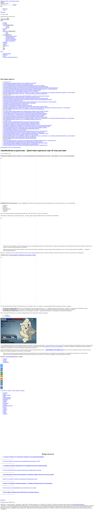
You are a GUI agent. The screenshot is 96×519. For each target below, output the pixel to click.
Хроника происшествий (11, 36)
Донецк (7, 26)
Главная (5, 22)
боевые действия (7, 395)
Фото (7, 32)
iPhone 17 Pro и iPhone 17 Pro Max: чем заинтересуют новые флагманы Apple (20, 478)
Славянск (5, 409)
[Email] (48, 386)
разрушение (5, 403)
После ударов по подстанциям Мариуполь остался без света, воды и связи (19, 487)
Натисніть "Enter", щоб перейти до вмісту (10, 1)
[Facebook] (48, 365)
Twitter (4, 44)
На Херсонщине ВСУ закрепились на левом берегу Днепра (22, 255)
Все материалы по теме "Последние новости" (11, 147)
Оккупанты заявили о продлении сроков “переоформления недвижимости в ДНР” (21, 461)
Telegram (5, 42)
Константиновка (7, 398)
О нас (4, 9)
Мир (4, 29)
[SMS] (48, 377)
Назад (2, 20)
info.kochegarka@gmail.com (78, 504)
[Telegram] (48, 371)
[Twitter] (48, 367)
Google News (6, 45)
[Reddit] (48, 380)
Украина (5, 28)
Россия (4, 406)
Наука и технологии (10, 40)
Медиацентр (6, 31)
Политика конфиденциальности (10, 57)
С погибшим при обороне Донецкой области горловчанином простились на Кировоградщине (25, 465)
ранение (5, 404)
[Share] (48, 388)
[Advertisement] (40, 68)
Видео (7, 33)
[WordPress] (48, 384)
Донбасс (5, 25)
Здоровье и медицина (10, 38)
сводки (4, 408)
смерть (4, 410)
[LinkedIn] (48, 382)
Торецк (4, 412)
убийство (5, 413)
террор (4, 411)
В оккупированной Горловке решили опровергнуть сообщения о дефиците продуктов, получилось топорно (28, 474)
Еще (4, 34)
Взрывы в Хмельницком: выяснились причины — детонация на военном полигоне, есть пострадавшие (27, 483)
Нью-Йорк (5, 399)
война (4, 396)
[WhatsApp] (48, 373)
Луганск (7, 27)
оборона (5, 401)
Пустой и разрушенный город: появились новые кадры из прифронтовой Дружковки (22, 470)
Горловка (5, 23)
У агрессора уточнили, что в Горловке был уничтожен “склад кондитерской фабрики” (23, 456)
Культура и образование (11, 39)
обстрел (5, 402)
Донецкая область (7, 397)
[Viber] (48, 369)
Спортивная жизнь (10, 37)
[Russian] (4, 49)
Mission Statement (7, 53)
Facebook (5, 43)
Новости (18, 390)
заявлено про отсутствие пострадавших (53, 346)
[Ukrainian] (4, 47)
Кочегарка (3, 12)
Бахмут (4, 393)
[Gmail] (48, 375)
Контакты (5, 8)
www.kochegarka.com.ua (11, 356)
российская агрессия (7, 405)
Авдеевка (5, 392)
